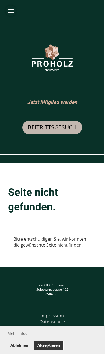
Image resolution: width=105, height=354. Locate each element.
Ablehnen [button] (19, 345)
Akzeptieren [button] (48, 345)
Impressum (52, 316)
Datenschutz (52, 322)
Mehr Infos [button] (17, 333)
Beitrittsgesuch (52, 127)
